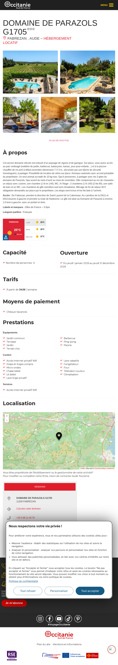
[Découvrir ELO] (112, 649)
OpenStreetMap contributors (104, 468)
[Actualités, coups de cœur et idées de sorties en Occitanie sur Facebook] (49, 618)
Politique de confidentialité (23, 581)
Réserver (40, 487)
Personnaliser (59, 591)
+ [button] (7, 416)
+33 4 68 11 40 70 (25, 517)
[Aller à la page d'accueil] (17, 5)
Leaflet (82, 468)
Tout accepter (90, 591)
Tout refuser (28, 591)
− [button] (7, 420)
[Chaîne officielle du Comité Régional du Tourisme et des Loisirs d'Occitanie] (59, 618)
